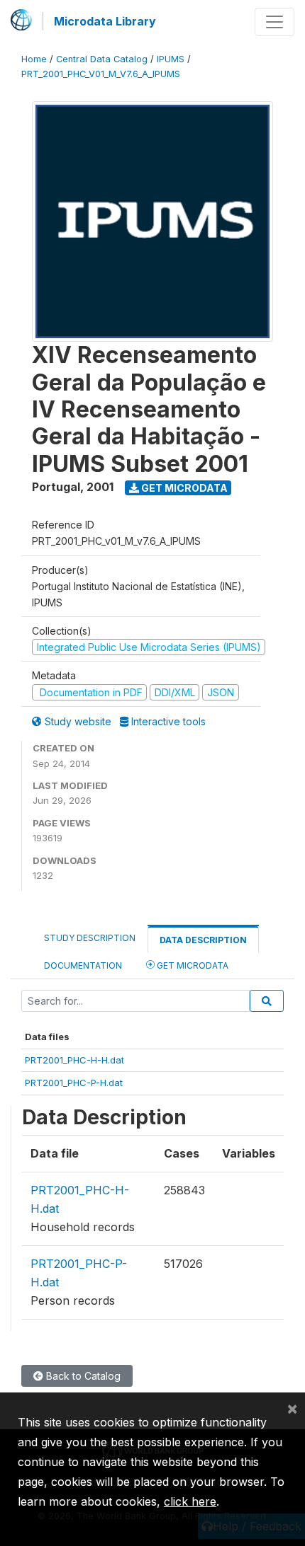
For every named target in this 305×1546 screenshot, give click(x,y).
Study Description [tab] (89, 938)
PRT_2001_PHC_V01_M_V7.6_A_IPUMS (100, 74)
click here (190, 1501)
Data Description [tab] (203, 940)
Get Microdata (183, 488)
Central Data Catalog (102, 59)
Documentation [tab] (83, 965)
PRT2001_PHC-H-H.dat (74, 1060)
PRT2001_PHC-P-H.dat (74, 1082)
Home (34, 59)
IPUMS (170, 59)
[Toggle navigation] (274, 22)
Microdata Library (105, 21)
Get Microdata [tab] (191, 965)
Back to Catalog (82, 1376)
